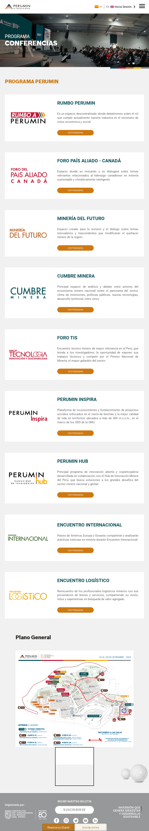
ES (101, 6)
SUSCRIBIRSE (74, 810)
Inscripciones (90, 827)
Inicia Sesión (123, 7)
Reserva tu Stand (58, 827)
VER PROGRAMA (75, 132)
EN (107, 6)
